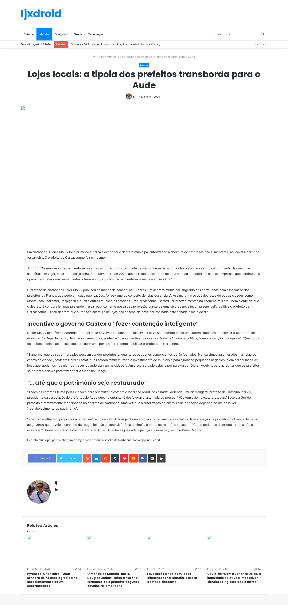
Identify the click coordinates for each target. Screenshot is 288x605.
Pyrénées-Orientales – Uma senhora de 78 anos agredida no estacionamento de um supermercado (52, 580)
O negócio (61, 34)
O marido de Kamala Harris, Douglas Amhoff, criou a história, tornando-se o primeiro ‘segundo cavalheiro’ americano (113, 580)
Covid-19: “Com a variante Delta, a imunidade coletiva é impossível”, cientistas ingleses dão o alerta (234, 578)
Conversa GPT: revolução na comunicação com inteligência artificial (114, 44)
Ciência (29, 34)
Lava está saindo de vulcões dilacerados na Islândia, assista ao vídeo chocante (172, 578)
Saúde (78, 34)
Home (100, 56)
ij (134, 96)
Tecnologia (95, 34)
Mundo (44, 34)
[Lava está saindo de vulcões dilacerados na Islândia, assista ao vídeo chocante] (174, 551)
